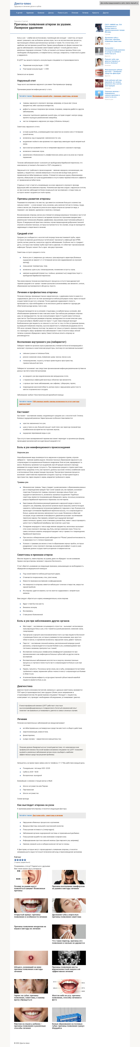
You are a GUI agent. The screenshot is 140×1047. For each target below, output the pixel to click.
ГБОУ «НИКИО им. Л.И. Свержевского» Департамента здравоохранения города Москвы (115, 28)
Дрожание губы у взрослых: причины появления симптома (113, 39)
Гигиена (85, 13)
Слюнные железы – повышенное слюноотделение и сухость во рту (112, 94)
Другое (106, 13)
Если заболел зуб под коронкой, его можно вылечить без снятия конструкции (113, 83)
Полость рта (62, 13)
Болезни (41, 13)
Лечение (75, 13)
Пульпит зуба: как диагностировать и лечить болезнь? (112, 61)
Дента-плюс (22, 3)
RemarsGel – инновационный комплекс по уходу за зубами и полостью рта (115, 51)
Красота (95, 13)
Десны (51, 13)
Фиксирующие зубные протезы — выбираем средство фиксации (113, 71)
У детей (19, 13)
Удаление (30, 13)
